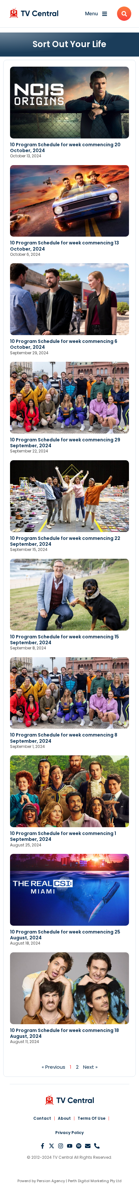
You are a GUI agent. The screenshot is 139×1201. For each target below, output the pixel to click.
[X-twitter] (51, 1146)
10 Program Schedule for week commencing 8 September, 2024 (63, 738)
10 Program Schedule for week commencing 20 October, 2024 (65, 147)
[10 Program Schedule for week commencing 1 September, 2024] (69, 791)
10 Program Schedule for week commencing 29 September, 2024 (65, 443)
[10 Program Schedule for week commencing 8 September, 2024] (69, 693)
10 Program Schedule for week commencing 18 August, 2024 (64, 1033)
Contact (42, 1118)
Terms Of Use (91, 1118)
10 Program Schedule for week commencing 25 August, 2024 (65, 935)
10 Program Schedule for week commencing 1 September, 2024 (63, 836)
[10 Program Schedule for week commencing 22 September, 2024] (69, 496)
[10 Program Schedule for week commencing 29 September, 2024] (69, 398)
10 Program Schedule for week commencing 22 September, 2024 (65, 541)
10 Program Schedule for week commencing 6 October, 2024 (63, 344)
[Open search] (124, 14)
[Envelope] (88, 1146)
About (64, 1118)
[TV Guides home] (34, 13)
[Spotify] (78, 1146)
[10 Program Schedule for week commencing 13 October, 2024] (69, 201)
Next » (90, 1067)
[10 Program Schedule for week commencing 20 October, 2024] (69, 102)
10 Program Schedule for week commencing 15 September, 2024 (64, 639)
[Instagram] (60, 1146)
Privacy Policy (69, 1132)
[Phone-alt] (97, 1146)
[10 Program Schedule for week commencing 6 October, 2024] (69, 299)
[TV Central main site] (69, 1100)
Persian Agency (51, 1180)
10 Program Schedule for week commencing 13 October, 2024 (64, 246)
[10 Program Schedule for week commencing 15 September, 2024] (69, 595)
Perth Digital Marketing (88, 1180)
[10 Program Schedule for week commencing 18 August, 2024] (69, 988)
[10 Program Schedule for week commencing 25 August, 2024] (69, 890)
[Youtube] (69, 1146)
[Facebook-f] (42, 1146)
